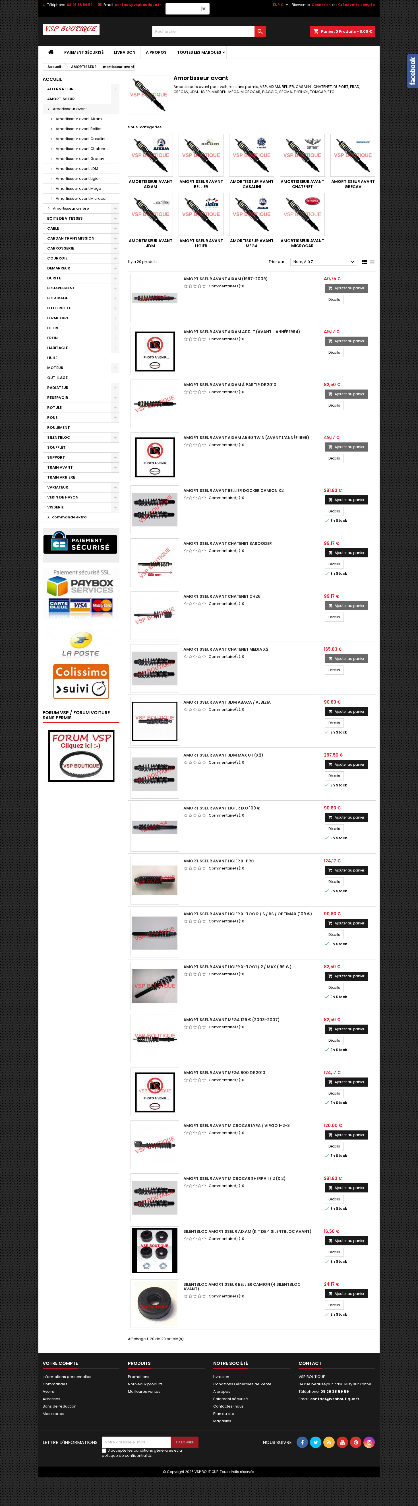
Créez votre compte (356, 4)
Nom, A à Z (324, 262)
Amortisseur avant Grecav (80, 158)
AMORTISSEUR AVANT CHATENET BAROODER (227, 543)
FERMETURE (58, 318)
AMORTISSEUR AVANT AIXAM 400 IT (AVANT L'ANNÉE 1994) (241, 332)
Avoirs (48, 1391)
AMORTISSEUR (61, 99)
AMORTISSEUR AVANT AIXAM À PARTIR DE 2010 (229, 385)
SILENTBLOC (58, 437)
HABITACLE (57, 348)
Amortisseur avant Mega (78, 188)
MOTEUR (55, 367)
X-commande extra (67, 517)
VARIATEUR (57, 487)
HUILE (52, 357)
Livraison (124, 52)
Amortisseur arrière (71, 208)
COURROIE (57, 258)
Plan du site (223, 1413)
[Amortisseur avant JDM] (150, 214)
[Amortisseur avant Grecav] (352, 155)
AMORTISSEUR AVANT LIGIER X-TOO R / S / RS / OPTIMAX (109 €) (247, 914)
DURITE (54, 278)
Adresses (51, 1399)
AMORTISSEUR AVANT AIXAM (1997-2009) (225, 279)
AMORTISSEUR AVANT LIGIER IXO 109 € (221, 808)
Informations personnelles (67, 1376)
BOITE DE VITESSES (65, 218)
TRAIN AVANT (60, 467)
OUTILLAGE (57, 377)
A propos (156, 52)
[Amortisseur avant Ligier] (201, 214)
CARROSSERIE (60, 248)
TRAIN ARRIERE (61, 477)
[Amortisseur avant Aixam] (150, 155)
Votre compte (60, 1363)
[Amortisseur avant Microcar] (302, 214)
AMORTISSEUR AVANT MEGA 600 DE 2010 (224, 1073)
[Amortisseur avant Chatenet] (302, 155)
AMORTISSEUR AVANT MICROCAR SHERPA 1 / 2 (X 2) (234, 1178)
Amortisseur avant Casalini (80, 138)
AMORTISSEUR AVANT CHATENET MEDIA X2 (225, 649)
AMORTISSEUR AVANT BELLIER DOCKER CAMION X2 (233, 490)
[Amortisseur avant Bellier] (201, 155)
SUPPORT (56, 457)
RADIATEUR (58, 387)
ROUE (52, 417)
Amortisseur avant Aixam (79, 118)
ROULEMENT (58, 427)
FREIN (52, 338)
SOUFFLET (56, 447)
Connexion (321, 4)
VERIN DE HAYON (62, 497)
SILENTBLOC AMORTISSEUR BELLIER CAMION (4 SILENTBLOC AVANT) (242, 1287)
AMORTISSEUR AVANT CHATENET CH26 (221, 596)
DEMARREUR (58, 268)
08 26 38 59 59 (80, 4)
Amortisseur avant (70, 109)
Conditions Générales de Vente (242, 1384)
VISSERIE (55, 507)
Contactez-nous (228, 1406)
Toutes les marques (199, 52)
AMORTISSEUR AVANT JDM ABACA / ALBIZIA (227, 702)
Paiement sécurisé (84, 52)
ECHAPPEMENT (61, 288)
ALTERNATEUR (60, 89)
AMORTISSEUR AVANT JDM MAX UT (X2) (223, 755)
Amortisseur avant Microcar (81, 198)
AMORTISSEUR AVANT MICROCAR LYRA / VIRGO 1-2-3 (236, 1125)
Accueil (52, 79)
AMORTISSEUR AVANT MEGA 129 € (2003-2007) (231, 1020)
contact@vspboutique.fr (138, 4)
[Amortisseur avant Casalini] (251, 155)
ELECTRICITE (59, 308)
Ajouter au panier (346, 288)
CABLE (53, 228)
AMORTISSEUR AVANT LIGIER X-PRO (218, 861)
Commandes (55, 1384)
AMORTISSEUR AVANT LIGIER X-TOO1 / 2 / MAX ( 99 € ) (237, 967)
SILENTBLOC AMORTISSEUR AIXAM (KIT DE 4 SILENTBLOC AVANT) (247, 1231)
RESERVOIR (57, 397)
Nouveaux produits (145, 1384)
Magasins (222, 1421)
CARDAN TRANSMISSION (70, 238)
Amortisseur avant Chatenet (82, 148)
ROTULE (54, 407)
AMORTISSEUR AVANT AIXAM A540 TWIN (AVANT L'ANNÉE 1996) (246, 437)
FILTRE (53, 328)
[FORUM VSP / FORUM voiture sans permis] (81, 755)
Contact (310, 1363)
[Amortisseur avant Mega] (251, 214)
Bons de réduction (59, 1406)
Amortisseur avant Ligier (78, 178)
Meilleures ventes (144, 1391)
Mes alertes (53, 1413)
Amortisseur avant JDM (77, 168)
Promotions (138, 1376)
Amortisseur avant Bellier (79, 128)
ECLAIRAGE (57, 298)
